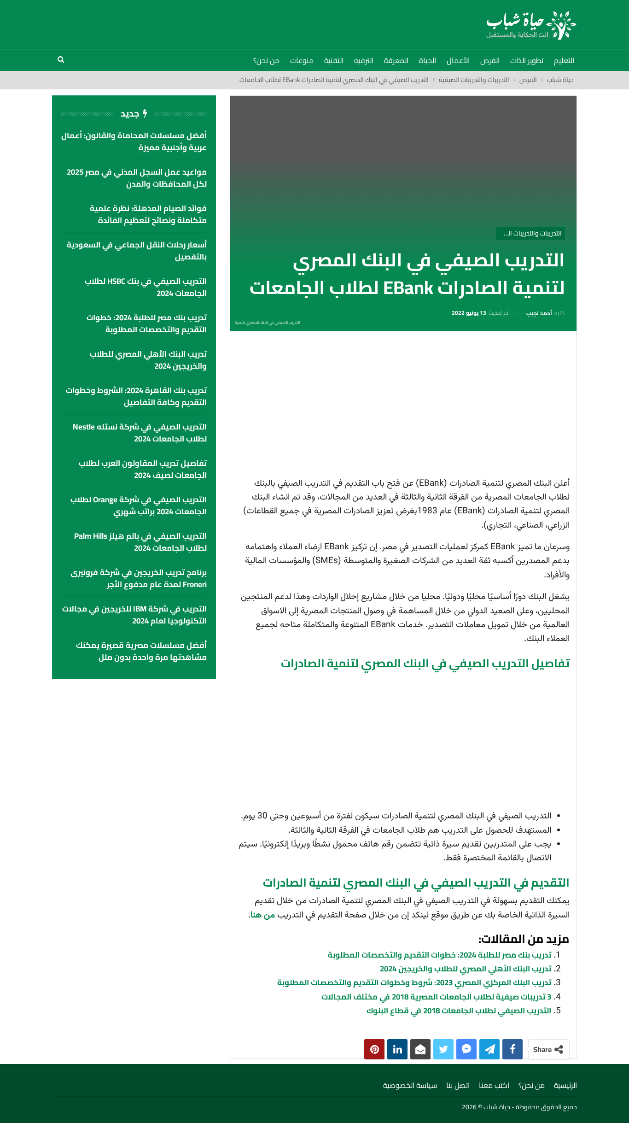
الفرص (490, 60)
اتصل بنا (458, 1085)
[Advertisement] (403, 406)
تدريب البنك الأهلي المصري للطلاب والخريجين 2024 (465, 968)
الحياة (427, 60)
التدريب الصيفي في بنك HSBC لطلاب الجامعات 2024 (146, 287)
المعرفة (396, 60)
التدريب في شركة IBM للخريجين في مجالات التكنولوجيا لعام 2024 (134, 614)
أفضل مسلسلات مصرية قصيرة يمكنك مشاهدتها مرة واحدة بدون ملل (141, 651)
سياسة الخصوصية (410, 1085)
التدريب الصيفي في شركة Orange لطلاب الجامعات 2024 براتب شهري (138, 505)
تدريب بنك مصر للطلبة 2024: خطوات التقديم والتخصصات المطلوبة (439, 954)
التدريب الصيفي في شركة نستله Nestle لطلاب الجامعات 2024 (140, 432)
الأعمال (458, 60)
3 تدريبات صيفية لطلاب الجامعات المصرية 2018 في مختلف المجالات (436, 996)
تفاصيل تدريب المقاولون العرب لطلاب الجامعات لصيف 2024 (143, 469)
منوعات (302, 60)
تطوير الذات (526, 60)
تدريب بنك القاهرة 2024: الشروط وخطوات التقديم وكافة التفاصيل (136, 396)
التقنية (334, 60)
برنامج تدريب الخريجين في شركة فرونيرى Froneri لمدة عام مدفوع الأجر (138, 578)
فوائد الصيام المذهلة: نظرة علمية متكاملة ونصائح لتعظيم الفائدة (148, 214)
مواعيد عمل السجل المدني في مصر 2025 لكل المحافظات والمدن (137, 178)
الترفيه (363, 60)
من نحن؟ (266, 60)
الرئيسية (565, 1085)
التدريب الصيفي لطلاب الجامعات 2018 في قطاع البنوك (459, 1010)
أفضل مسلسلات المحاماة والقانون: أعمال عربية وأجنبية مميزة (134, 141)
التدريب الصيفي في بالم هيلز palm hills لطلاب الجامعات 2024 (140, 542)
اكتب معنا (494, 1085)
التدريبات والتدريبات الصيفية (529, 233)
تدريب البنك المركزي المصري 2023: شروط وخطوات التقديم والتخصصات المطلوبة (414, 982)
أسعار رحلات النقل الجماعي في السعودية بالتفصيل (137, 250)
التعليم (564, 60)
